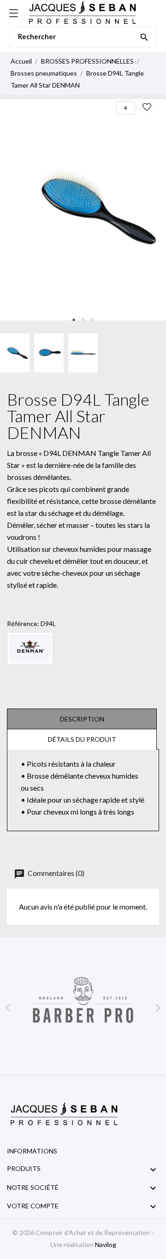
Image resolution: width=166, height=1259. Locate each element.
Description (82, 719)
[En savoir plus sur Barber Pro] (83, 1008)
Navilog (105, 1244)
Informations (32, 1151)
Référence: (23, 623)
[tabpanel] (83, 209)
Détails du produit (82, 739)
